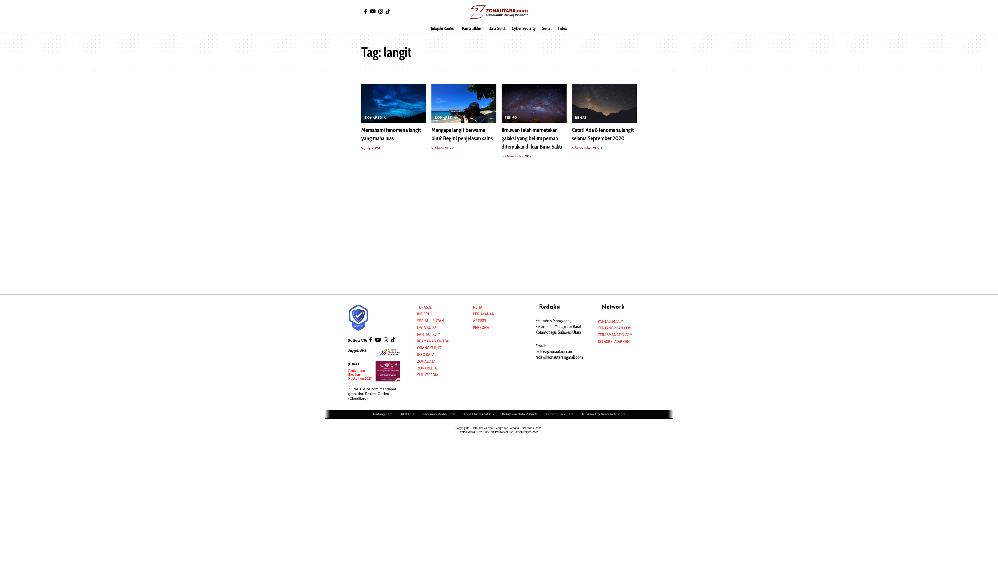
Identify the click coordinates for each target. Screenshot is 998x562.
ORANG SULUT (429, 347)
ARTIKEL (480, 320)
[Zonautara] (499, 12)
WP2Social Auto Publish (477, 432)
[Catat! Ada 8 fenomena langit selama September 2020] (604, 103)
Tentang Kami (382, 414)
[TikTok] (388, 11)
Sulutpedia (427, 374)
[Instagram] (380, 11)
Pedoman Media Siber (439, 414)
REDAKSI (408, 414)
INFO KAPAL (426, 354)
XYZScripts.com (526, 432)
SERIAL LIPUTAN (430, 320)
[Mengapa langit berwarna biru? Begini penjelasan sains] (463, 103)
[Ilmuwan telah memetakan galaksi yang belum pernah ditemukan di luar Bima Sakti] (534, 103)
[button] (632, 11)
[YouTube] (373, 11)
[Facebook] (366, 11)
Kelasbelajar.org (614, 341)
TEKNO (511, 117)
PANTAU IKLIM (428, 334)
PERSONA (481, 327)
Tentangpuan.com (615, 327)
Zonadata (426, 361)
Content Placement (559, 414)
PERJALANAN (484, 313)
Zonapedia (427, 368)
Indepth (424, 313)
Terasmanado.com (615, 334)
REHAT (581, 117)
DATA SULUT (427, 327)
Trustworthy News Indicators (603, 414)
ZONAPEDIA (375, 117)
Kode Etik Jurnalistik (478, 414)
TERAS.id (424, 307)
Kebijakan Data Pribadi (519, 414)
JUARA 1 (353, 364)
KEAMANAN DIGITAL (433, 341)
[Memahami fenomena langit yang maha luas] (393, 103)
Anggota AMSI (357, 350)
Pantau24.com (610, 321)
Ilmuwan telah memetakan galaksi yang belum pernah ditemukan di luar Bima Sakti (532, 138)
